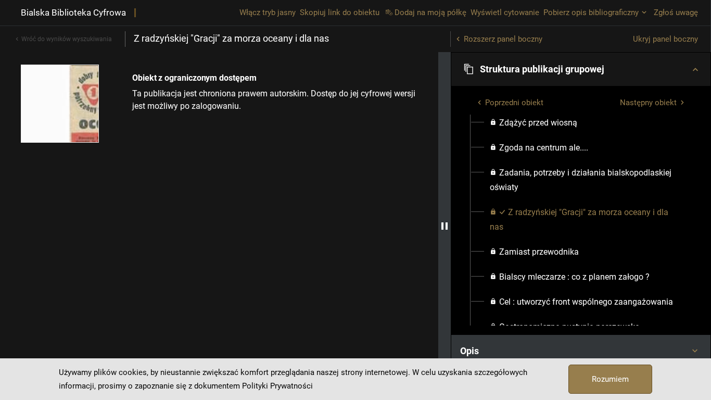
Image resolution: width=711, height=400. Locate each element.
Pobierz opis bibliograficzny (591, 12)
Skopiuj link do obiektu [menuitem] (339, 12)
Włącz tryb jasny (267, 12)
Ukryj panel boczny (665, 39)
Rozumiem (610, 379)
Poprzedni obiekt (514, 102)
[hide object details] (444, 226)
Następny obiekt (648, 102)
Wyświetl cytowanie (505, 12)
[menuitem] (533, 123)
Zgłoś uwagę (676, 12)
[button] (580, 69)
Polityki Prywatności (277, 386)
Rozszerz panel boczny (503, 39)
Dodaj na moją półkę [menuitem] (430, 12)
